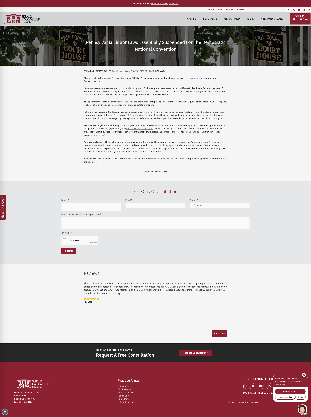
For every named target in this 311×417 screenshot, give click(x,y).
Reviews (229, 9)
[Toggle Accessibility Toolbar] (5, 412)
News (219, 9)
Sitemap (254, 402)
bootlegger (99, 135)
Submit (69, 251)
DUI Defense (210, 18)
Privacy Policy (243, 402)
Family (250, 18)
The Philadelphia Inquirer (211, 118)
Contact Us (242, 9)
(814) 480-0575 (300, 18)
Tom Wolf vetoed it (142, 148)
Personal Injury (232, 18)
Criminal (192, 18)
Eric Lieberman (140, 70)
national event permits (133, 88)
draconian (138, 91)
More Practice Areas (272, 18)
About (211, 9)
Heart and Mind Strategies (161, 145)
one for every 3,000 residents (139, 128)
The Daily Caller (123, 70)
